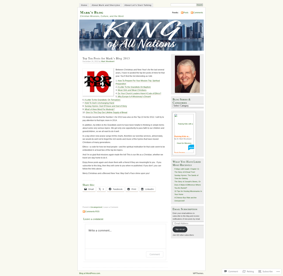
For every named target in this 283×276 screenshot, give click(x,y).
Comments (198, 12)
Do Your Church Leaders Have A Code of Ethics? (139, 93)
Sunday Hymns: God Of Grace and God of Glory (106, 106)
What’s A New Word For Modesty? (100, 109)
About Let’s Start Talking (137, 5)
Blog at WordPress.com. (90, 273)
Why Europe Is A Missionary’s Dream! (134, 96)
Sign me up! (180, 229)
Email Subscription (185, 209)
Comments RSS (92, 211)
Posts (185, 12)
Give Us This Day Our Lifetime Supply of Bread (106, 112)
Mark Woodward (107, 61)
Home (84, 5)
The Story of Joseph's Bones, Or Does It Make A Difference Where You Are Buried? (187, 185)
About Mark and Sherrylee (106, 5)
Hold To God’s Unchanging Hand (99, 103)
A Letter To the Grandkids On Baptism (134, 87)
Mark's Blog (91, 12)
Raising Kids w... (182, 136)
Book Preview (179, 152)
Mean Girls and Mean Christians (132, 90)
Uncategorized (96, 207)
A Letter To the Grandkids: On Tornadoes (102, 100)
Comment (155, 254)
